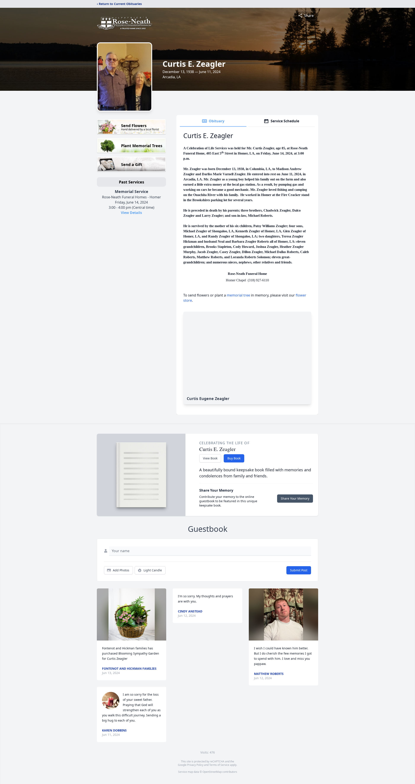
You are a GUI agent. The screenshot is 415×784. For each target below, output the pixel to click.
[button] (132, 614)
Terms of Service (219, 765)
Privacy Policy (195, 765)
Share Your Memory (295, 498)
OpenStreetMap (212, 772)
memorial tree (238, 295)
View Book (210, 458)
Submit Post (298, 570)
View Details (131, 212)
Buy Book (234, 458)
